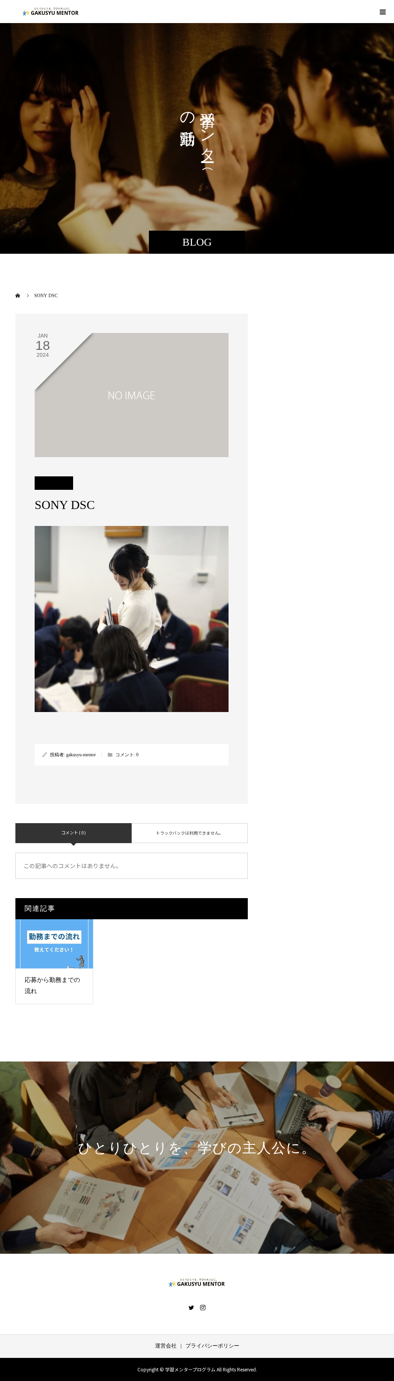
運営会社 (166, 1346)
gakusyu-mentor (81, 754)
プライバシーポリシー (212, 1346)
